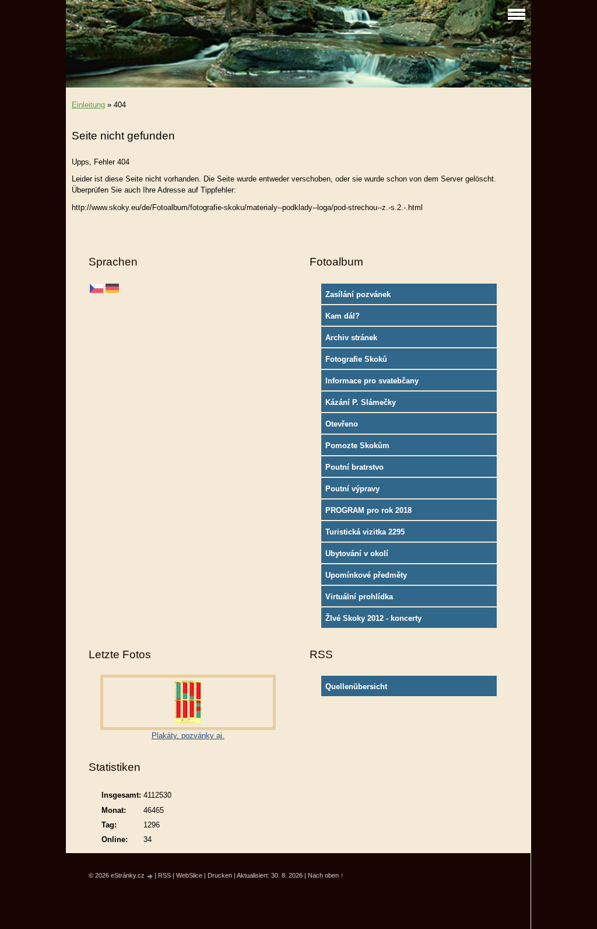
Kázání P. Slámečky (360, 402)
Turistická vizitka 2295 (365, 532)
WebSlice (189, 875)
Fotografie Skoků (356, 359)
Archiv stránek (351, 337)
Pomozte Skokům (357, 445)
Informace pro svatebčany (372, 380)
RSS (164, 875)
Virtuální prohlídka (359, 596)
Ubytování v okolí (356, 553)
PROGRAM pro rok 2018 (368, 510)
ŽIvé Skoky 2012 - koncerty (373, 618)
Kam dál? (342, 316)
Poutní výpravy (352, 488)
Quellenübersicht (356, 686)
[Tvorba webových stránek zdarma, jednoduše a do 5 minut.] (150, 876)
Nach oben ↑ (326, 875)
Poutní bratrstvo (354, 467)
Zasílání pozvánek (358, 294)
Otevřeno (341, 424)
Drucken (220, 875)
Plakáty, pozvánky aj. (188, 735)
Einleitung (88, 104)
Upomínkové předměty (366, 575)
